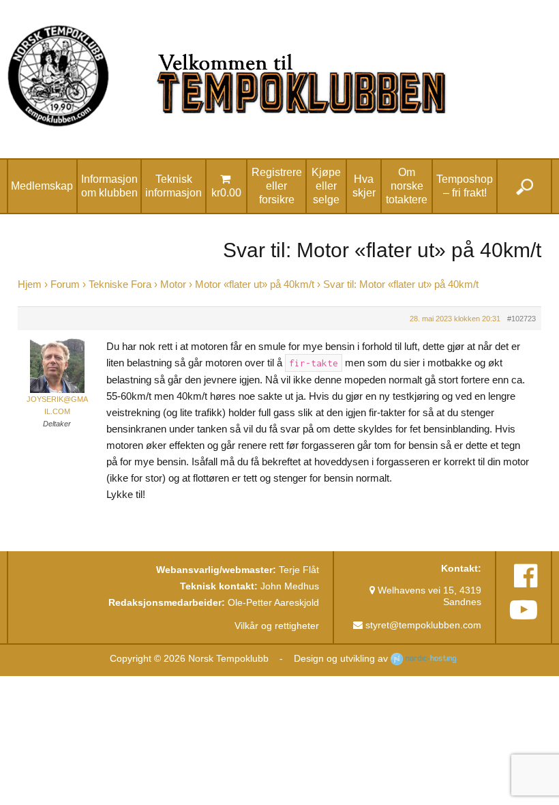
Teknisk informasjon (173, 186)
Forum (65, 284)
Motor (173, 284)
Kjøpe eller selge (326, 185)
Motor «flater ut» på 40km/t (254, 284)
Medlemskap (42, 186)
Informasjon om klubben (109, 186)
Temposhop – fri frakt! (464, 186)
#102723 (521, 318)
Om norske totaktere (406, 185)
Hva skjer (364, 186)
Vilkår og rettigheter (277, 625)
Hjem (30, 284)
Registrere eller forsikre (277, 185)
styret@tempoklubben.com (422, 624)
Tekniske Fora (120, 284)
